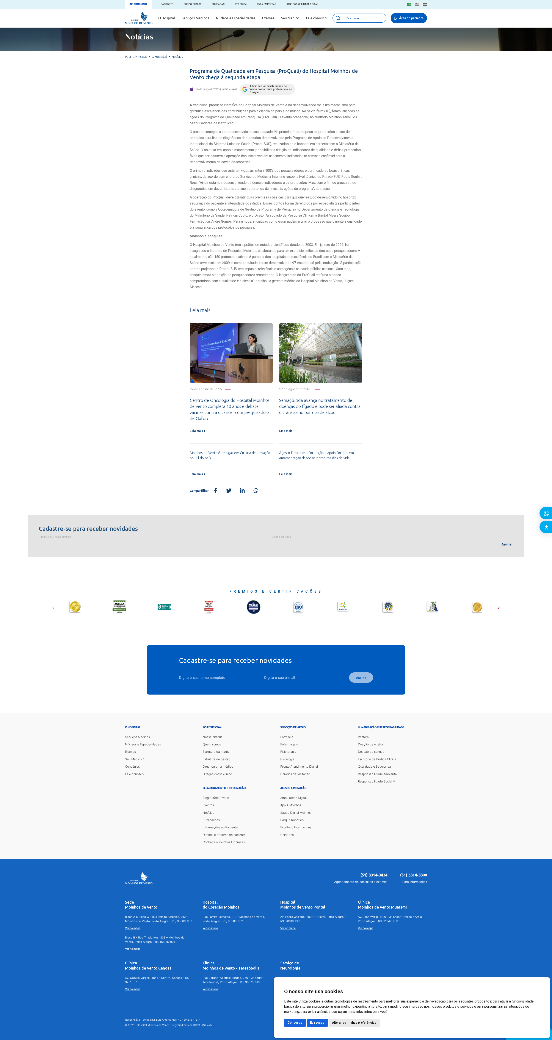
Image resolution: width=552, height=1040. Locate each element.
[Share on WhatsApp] (256, 491)
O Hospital (166, 18)
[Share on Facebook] (215, 491)
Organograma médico (218, 766)
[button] (53, 606)
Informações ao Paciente (220, 827)
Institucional (138, 4)
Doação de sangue (371, 751)
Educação (218, 4)
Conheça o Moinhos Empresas (224, 842)
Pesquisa (241, 4)
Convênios (132, 766)
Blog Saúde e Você (216, 798)
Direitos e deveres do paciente (224, 835)
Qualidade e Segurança (374, 766)
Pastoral (363, 737)
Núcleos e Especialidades (235, 18)
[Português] (409, 4)
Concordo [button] (295, 1022)
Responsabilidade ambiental (377, 774)
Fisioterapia (288, 751)
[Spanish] (424, 4)
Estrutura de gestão (216, 759)
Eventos (208, 805)
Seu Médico (290, 18)
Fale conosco (316, 18)
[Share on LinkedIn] (242, 491)
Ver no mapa (132, 928)
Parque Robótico (292, 820)
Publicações (211, 820)
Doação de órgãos (371, 744)
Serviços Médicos (195, 18)
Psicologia (287, 759)
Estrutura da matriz (216, 751)
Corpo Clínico (193, 4)
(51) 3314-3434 (374, 875)
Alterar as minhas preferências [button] (354, 1022)
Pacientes (167, 4)
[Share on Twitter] (229, 491)
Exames (268, 18)
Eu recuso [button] (317, 1022)
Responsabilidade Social (302, 4)
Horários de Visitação (295, 774)
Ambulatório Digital (293, 798)
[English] (417, 4)
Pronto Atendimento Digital (299, 766)
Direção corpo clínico (217, 774)
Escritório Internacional (296, 827)
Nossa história (213, 737)
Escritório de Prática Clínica (377, 759)
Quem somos (212, 744)
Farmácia (286, 737)
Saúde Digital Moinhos (295, 812)
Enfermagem (289, 744)
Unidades (287, 835)
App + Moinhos (290, 805)
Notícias (208, 812)
